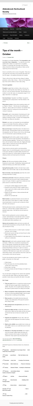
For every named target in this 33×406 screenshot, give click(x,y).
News (20, 32)
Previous (5, 43)
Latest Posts (18, 29)
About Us (12, 29)
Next (28, 43)
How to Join (5, 35)
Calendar (17, 38)
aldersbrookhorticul (7, 340)
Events (25, 32)
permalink (20, 340)
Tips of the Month (13, 35)
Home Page (5, 29)
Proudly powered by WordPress (16, 403)
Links (4, 38)
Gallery (20, 35)
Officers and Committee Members (10, 32)
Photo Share (10, 38)
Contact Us (27, 35)
